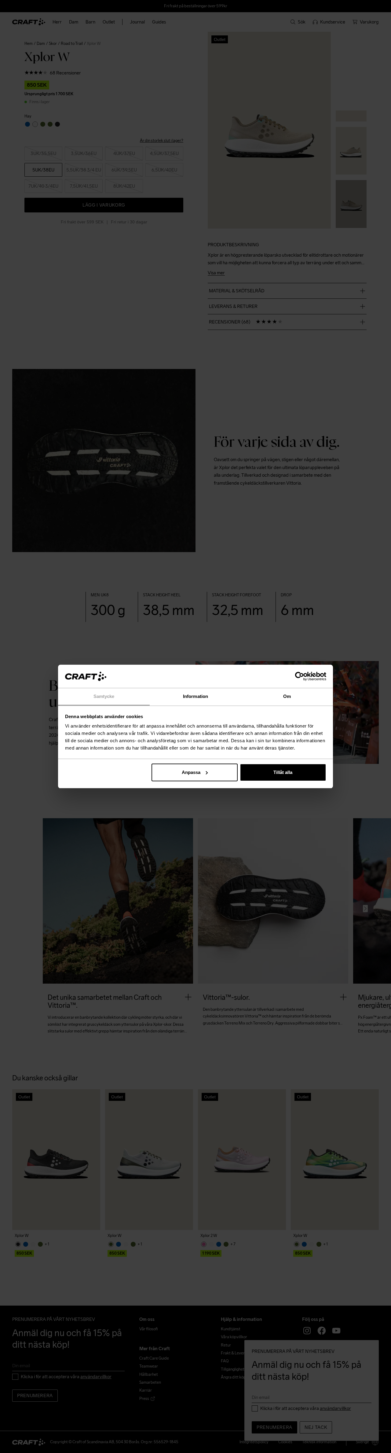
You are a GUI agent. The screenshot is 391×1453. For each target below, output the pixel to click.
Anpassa (191, 772)
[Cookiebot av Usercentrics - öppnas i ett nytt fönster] (299, 676)
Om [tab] (287, 696)
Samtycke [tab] (104, 696)
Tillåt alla (282, 772)
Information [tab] (195, 696)
